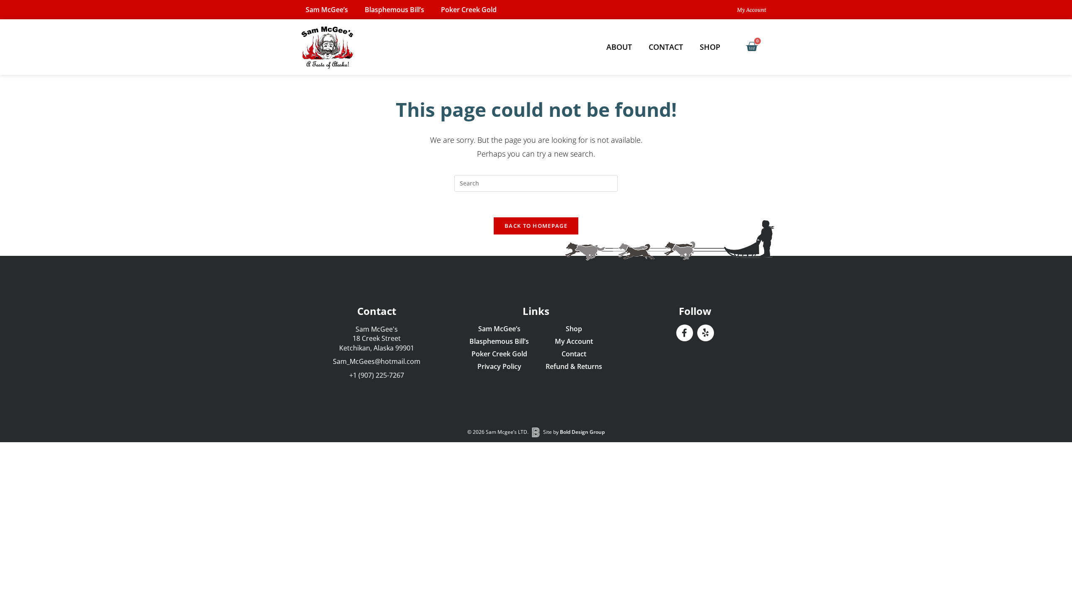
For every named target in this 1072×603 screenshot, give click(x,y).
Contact (666, 47)
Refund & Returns (574, 366)
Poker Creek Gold (469, 9)
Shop (710, 47)
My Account (574, 341)
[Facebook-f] (684, 333)
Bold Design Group (582, 432)
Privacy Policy (499, 366)
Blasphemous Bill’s (394, 9)
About (619, 47)
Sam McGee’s (327, 9)
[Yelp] (705, 333)
